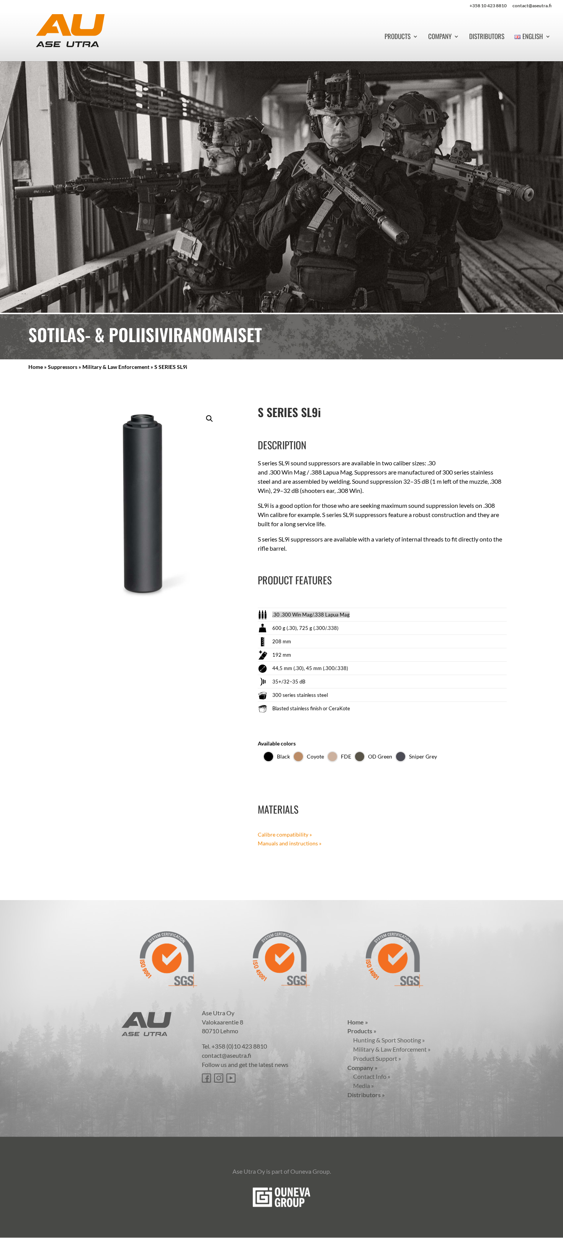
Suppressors (62, 367)
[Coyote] (298, 756)
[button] (209, 419)
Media (360, 1085)
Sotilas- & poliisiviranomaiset (145, 334)
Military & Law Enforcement (115, 367)
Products (398, 37)
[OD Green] (359, 756)
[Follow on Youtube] (231, 1078)
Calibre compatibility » (285, 834)
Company (440, 37)
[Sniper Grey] (400, 756)
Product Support (374, 1058)
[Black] (268, 756)
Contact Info (368, 1076)
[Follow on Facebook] (206, 1078)
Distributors (486, 37)
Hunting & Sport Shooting (386, 1040)
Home (35, 367)
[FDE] (332, 756)
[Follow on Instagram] (218, 1078)
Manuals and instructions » (289, 843)
